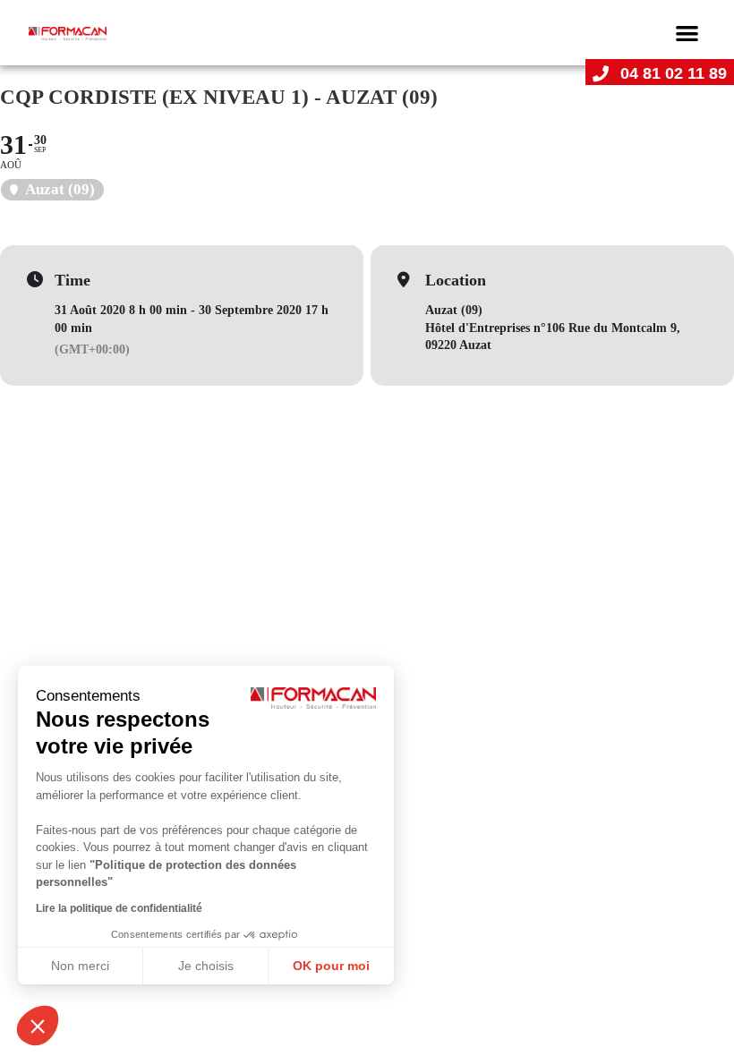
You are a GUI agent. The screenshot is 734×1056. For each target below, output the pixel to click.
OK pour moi (331, 965)
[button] (687, 32)
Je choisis (206, 965)
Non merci (80, 965)
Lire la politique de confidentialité (119, 908)
